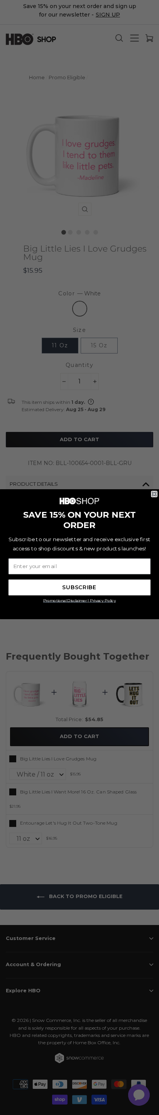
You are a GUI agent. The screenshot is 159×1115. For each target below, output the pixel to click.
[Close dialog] (154, 494)
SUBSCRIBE (79, 587)
